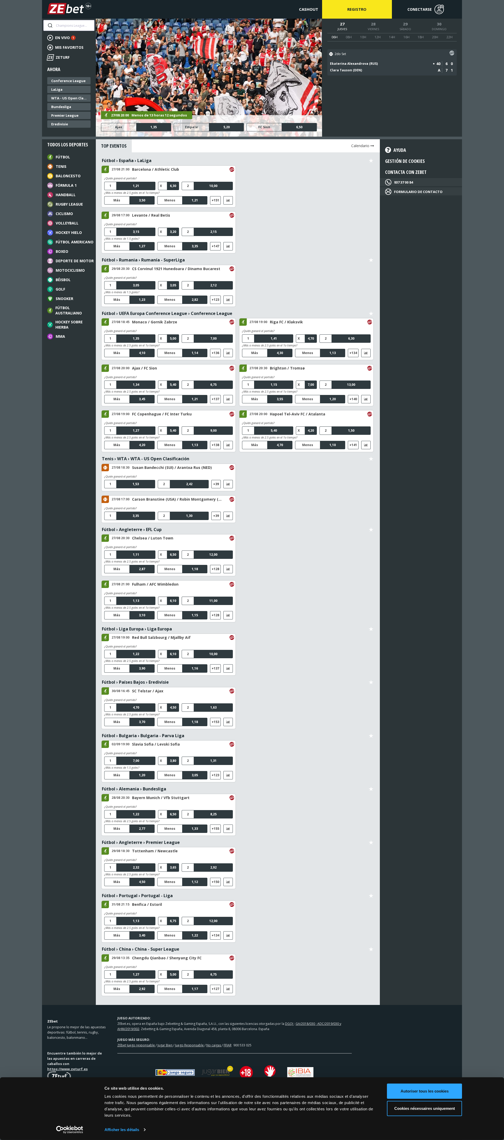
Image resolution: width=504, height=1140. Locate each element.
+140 (353, 399)
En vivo (64, 37)
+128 (215, 569)
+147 (215, 246)
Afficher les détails (121, 1129)
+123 (215, 299)
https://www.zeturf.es (67, 1069)
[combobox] (68, 25)
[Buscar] (50, 25)
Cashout (308, 9)
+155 (215, 828)
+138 (215, 445)
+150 (215, 882)
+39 (216, 484)
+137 (215, 399)
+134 (353, 353)
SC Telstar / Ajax (147, 690)
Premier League (64, 115)
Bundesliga (61, 106)
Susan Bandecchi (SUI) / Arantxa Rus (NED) (172, 467)
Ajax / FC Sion (144, 368)
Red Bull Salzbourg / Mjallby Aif (161, 637)
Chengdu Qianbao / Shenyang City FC (167, 957)
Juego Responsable (189, 1045)
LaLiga (56, 89)
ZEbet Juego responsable (136, 1045)
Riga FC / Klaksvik (286, 321)
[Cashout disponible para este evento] (451, 54)
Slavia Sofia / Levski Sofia (156, 744)
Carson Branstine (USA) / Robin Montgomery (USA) (177, 499)
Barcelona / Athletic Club (155, 169)
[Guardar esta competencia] (371, 161)
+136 (215, 353)
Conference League (68, 80)
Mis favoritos (69, 47)
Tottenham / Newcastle (155, 850)
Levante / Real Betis (151, 215)
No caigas (214, 1045)
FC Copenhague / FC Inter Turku (162, 413)
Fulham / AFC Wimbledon (155, 584)
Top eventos (114, 146)
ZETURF (59, 57)
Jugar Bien (165, 1045)
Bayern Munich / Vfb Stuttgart (161, 797)
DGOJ (289, 1023)
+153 (215, 722)
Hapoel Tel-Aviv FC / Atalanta (297, 413)
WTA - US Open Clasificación (70, 98)
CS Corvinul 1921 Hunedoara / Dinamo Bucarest (176, 268)
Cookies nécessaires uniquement (424, 1108)
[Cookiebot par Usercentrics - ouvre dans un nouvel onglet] (70, 1130)
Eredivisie (59, 124)
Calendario (360, 145)
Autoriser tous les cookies (425, 1091)
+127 (215, 989)
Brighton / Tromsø (287, 368)
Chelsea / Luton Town (152, 538)
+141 (353, 445)
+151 (215, 200)
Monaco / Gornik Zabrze (154, 321)
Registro (356, 9)
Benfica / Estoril (147, 904)
